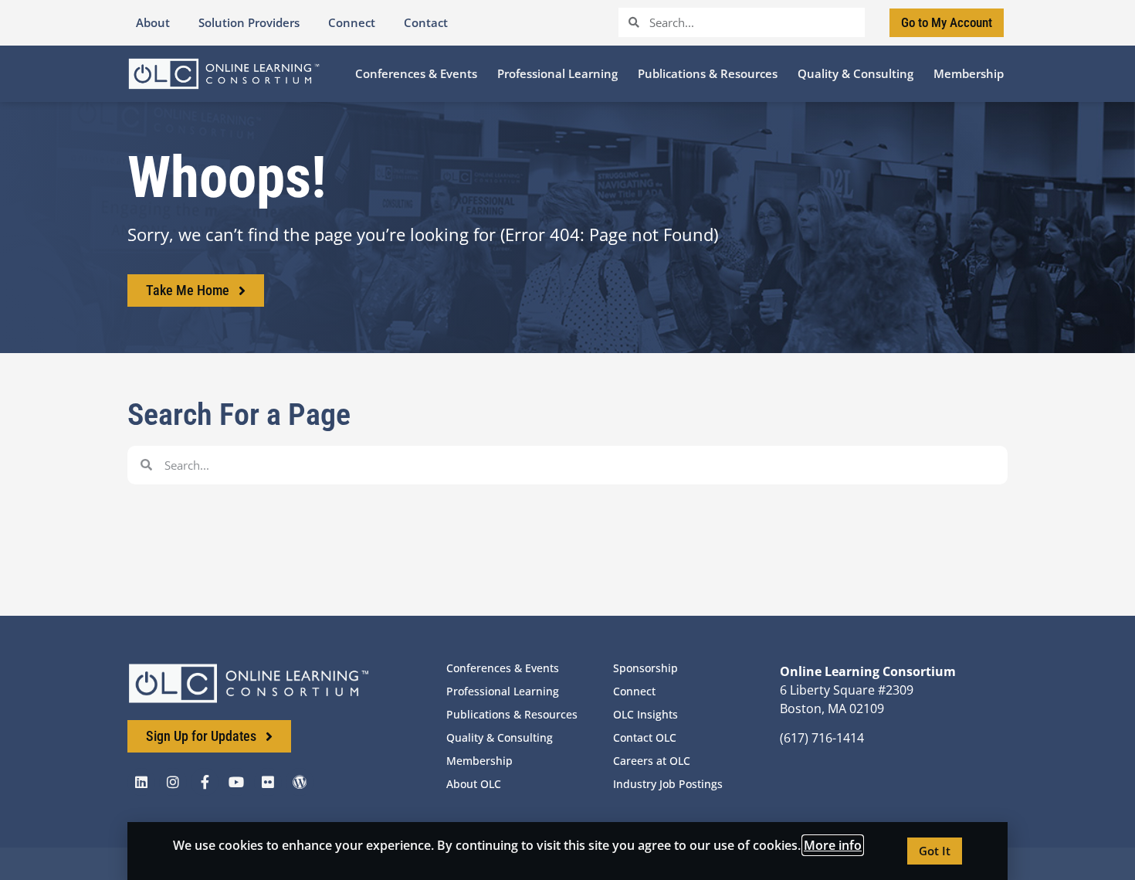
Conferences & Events (502, 668)
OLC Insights (645, 714)
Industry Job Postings (668, 783)
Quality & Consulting (499, 737)
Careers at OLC (651, 760)
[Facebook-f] (205, 782)
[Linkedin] (141, 782)
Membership (479, 760)
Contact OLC (644, 737)
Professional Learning (502, 691)
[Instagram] (173, 782)
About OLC (473, 783)
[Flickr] (268, 782)
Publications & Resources (512, 714)
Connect (634, 691)
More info (833, 845)
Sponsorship (645, 668)
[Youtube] (236, 782)
